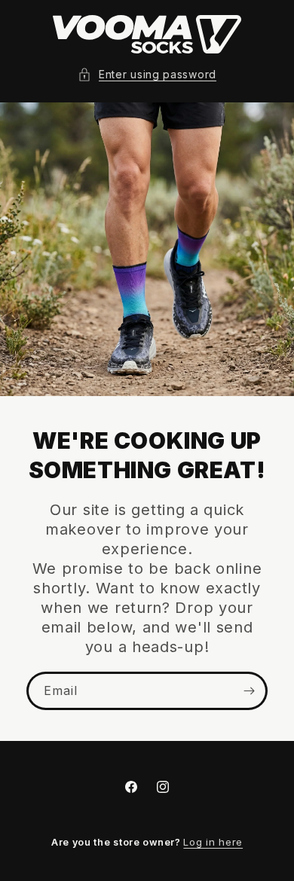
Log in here (213, 842)
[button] (147, 74)
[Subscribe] (248, 691)
